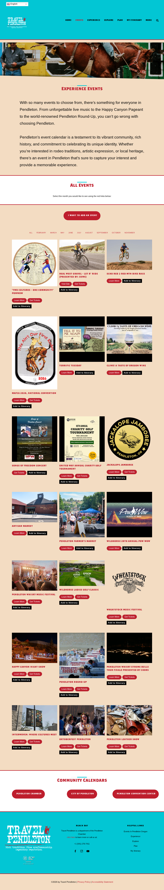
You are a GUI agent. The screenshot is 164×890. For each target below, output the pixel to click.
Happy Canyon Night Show (28, 667)
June (70, 233)
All (31, 233)
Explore (108, 20)
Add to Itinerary (21, 306)
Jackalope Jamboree (120, 465)
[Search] (157, 20)
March (53, 233)
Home (68, 20)
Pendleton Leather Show (123, 740)
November (130, 233)
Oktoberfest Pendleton (75, 740)
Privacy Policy (84, 882)
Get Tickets (35, 300)
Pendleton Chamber (29, 794)
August (89, 233)
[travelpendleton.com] (17, 34)
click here (71, 837)
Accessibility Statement (102, 882)
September (102, 233)
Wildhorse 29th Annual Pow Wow (128, 541)
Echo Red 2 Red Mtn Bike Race (126, 274)
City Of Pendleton (82, 794)
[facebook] (75, 851)
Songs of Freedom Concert (29, 466)
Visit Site (65, 284)
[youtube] (87, 851)
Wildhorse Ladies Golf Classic (79, 590)
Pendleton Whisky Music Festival (33, 595)
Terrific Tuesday (70, 366)
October (116, 233)
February (41, 233)
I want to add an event (82, 215)
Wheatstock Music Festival (124, 610)
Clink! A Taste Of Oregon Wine (126, 366)
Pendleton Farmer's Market (77, 541)
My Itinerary (134, 20)
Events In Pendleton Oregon (135, 831)
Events (79, 20)
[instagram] (81, 851)
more (149, 20)
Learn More (19, 300)
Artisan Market (22, 526)
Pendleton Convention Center (136, 794)
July (79, 233)
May (62, 233)
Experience (93, 20)
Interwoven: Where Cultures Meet (34, 735)
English (13, 4)
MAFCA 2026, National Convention (34, 393)
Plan (120, 20)
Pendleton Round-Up (73, 682)
